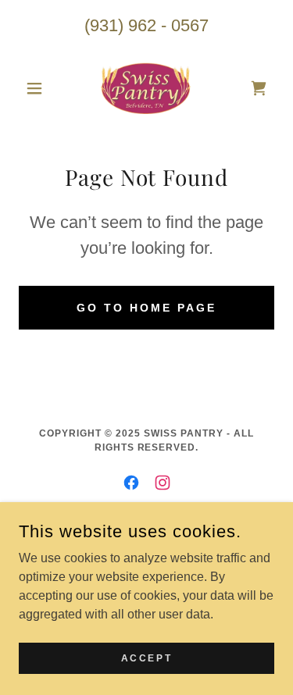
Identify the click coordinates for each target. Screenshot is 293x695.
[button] (38, 88)
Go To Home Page (146, 307)
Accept (146, 657)
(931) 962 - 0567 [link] (146, 25)
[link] (146, 88)
